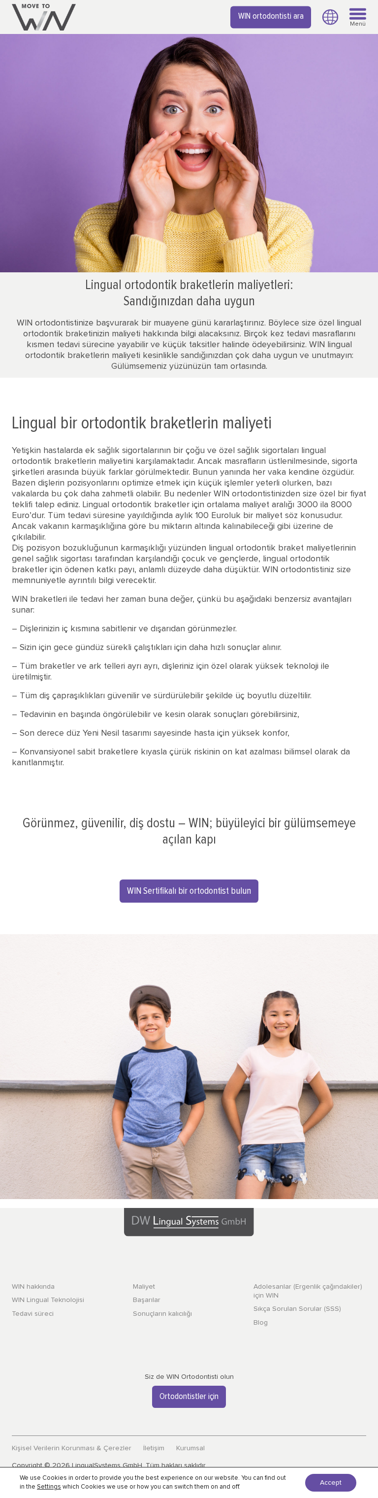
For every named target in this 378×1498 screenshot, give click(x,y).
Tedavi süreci (33, 1313)
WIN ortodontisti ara (271, 16)
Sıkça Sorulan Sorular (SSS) (297, 1308)
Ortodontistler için (189, 1396)
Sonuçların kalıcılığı (162, 1313)
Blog (260, 1322)
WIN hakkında (33, 1286)
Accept (331, 1482)
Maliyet (144, 1286)
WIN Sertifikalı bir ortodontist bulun (189, 891)
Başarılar (146, 1300)
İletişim (153, 1448)
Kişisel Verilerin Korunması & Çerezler (71, 1448)
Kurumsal (190, 1448)
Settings (49, 1487)
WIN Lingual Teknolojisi (48, 1300)
